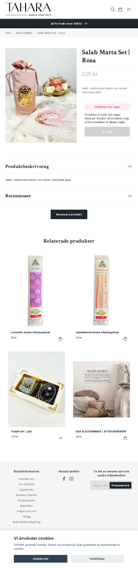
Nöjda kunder (26, 500)
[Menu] (129, 9)
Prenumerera (120, 485)
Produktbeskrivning (27, 166)
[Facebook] (64, 479)
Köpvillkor (26, 505)
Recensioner (18, 196)
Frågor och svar (27, 511)
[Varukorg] (120, 9)
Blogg (26, 516)
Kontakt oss (26, 479)
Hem (8, 33)
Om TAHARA (27, 484)
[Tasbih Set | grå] (60, 438)
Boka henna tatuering (26, 522)
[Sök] (112, 9)
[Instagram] (71, 479)
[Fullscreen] (41, 95)
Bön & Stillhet (24, 33)
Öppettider (26, 489)
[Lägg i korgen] (60, 339)
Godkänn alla (40, 558)
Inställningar (97, 558)
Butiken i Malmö (26, 495)
